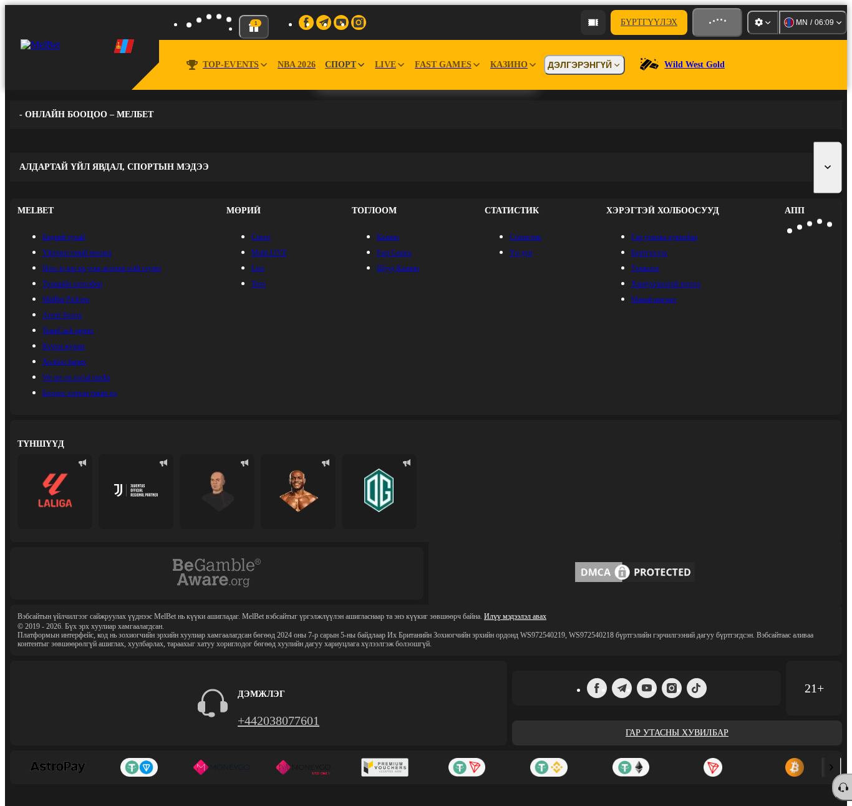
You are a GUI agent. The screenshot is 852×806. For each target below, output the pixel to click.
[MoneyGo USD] (302, 767)
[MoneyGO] (221, 767)
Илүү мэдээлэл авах (515, 616)
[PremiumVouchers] (385, 767)
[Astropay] (57, 767)
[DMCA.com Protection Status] (635, 573)
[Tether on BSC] (548, 767)
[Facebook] (597, 688)
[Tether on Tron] (466, 767)
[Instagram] (672, 688)
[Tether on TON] (138, 767)
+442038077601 (278, 720)
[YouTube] (647, 688)
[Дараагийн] (831, 767)
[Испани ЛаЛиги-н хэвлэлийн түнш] (55, 491)
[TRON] (712, 767)
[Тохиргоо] (762, 22)
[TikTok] (697, 688)
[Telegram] (622, 688)
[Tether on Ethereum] (630, 767)
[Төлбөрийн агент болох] (593, 22)
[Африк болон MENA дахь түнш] (136, 491)
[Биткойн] (795, 767)
